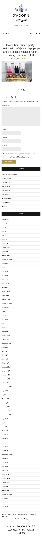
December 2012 (6, 482)
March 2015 (5, 431)
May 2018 (5, 319)
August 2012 (5, 498)
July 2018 (4, 311)
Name (4, 129)
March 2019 (5, 283)
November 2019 (6, 251)
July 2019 (4, 267)
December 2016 (6, 375)
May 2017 (5, 355)
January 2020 (6, 243)
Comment (6, 105)
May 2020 (5, 231)
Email (4, 137)
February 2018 (6, 331)
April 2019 (5, 279)
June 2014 (5, 446)
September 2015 (7, 415)
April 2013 (5, 470)
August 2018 (5, 307)
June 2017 (5, 351)
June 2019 (5, 271)
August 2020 (5, 219)
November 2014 (6, 435)
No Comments (26, 59)
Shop (9, 514)
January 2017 (6, 371)
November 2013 (6, 450)
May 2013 (5, 466)
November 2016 (6, 379)
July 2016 (4, 395)
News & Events (6, 202)
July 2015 (4, 423)
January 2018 (6, 335)
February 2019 (6, 287)
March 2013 (5, 474)
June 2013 (5, 462)
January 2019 (6, 291)
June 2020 (5, 227)
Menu (6, 33)
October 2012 (6, 490)
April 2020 (5, 235)
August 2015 (5, 419)
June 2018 (5, 315)
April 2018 (5, 323)
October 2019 (6, 255)
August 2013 (5, 458)
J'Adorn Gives (6, 194)
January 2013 (6, 478)
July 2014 (4, 442)
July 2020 (4, 223)
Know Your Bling (6, 198)
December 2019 (6, 247)
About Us (33, 514)
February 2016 (6, 403)
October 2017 (6, 339)
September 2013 (7, 454)
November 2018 (6, 295)
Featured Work (6, 186)
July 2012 (4, 502)
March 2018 (5, 327)
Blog (14, 514)
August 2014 (5, 439)
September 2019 (7, 259)
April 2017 (5, 359)
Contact (5, 516)
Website (5, 146)
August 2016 (5, 391)
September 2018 (7, 303)
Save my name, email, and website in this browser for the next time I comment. (18, 155)
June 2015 (5, 427)
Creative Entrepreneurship (9, 174)
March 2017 (5, 363)
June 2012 (5, 506)
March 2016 (5, 399)
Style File (4, 206)
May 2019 (5, 275)
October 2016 (6, 383)
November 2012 (6, 486)
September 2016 (7, 387)
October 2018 (6, 299)
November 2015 (6, 411)
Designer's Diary (6, 182)
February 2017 (6, 367)
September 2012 (7, 494)
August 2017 (5, 347)
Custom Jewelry (6, 178)
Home (4, 514)
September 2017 (7, 343)
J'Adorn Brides (6, 190)
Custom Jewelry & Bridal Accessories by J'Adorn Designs (21, 529)
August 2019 (5, 263)
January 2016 (6, 407)
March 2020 (5, 239)
